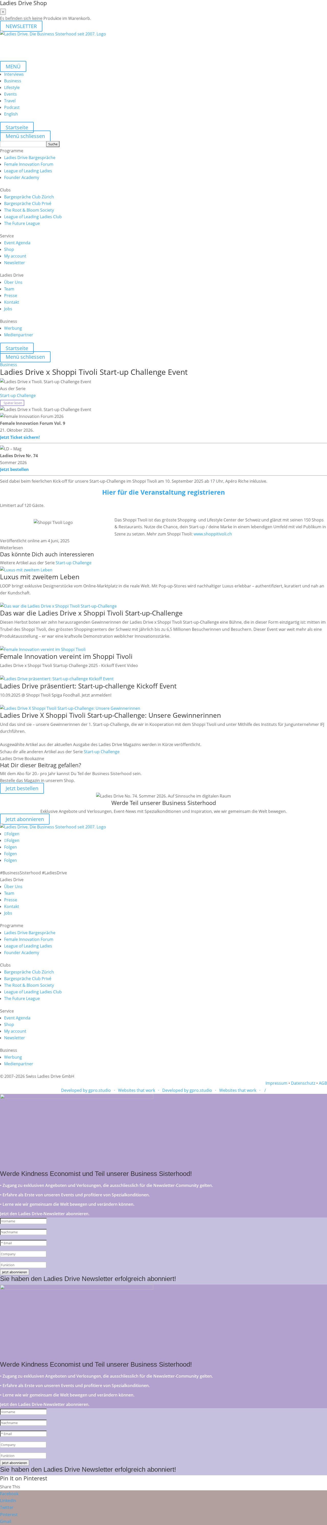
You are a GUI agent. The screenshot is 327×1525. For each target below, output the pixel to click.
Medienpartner (18, 335)
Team (9, 289)
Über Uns (13, 282)
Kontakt (11, 302)
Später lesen (12, 403)
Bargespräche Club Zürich (29, 197)
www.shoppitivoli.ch (213, 534)
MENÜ (13, 66)
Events (10, 94)
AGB (323, 1083)
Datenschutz (303, 1083)
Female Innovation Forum (28, 164)
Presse (10, 295)
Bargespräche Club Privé (27, 203)
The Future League (22, 223)
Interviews (14, 74)
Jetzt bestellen (14, 469)
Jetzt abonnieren (25, 819)
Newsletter (14, 262)
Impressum (276, 1083)
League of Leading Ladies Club (33, 217)
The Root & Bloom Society (29, 210)
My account (15, 256)
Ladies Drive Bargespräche (29, 157)
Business (12, 81)
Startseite (17, 127)
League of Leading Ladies (28, 171)
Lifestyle (12, 87)
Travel (10, 101)
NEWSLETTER (21, 26)
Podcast (12, 107)
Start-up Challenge (18, 395)
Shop (9, 249)
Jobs (8, 309)
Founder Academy (21, 177)
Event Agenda (17, 243)
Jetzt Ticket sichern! (20, 437)
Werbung (13, 328)
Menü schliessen (25, 136)
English (11, 114)
